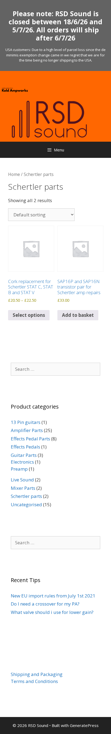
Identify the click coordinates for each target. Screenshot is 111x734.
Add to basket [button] (78, 315)
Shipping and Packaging (37, 674)
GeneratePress (84, 725)
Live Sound (22, 480)
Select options (29, 315)
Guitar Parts (24, 455)
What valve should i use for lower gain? (52, 612)
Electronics (22, 462)
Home (14, 174)
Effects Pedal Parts (30, 439)
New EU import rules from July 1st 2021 (53, 596)
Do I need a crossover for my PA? (45, 604)
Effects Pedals (25, 447)
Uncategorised (26, 504)
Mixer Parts (23, 488)
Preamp (19, 469)
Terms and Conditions (34, 681)
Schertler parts (26, 496)
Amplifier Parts (27, 430)
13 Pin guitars (25, 422)
